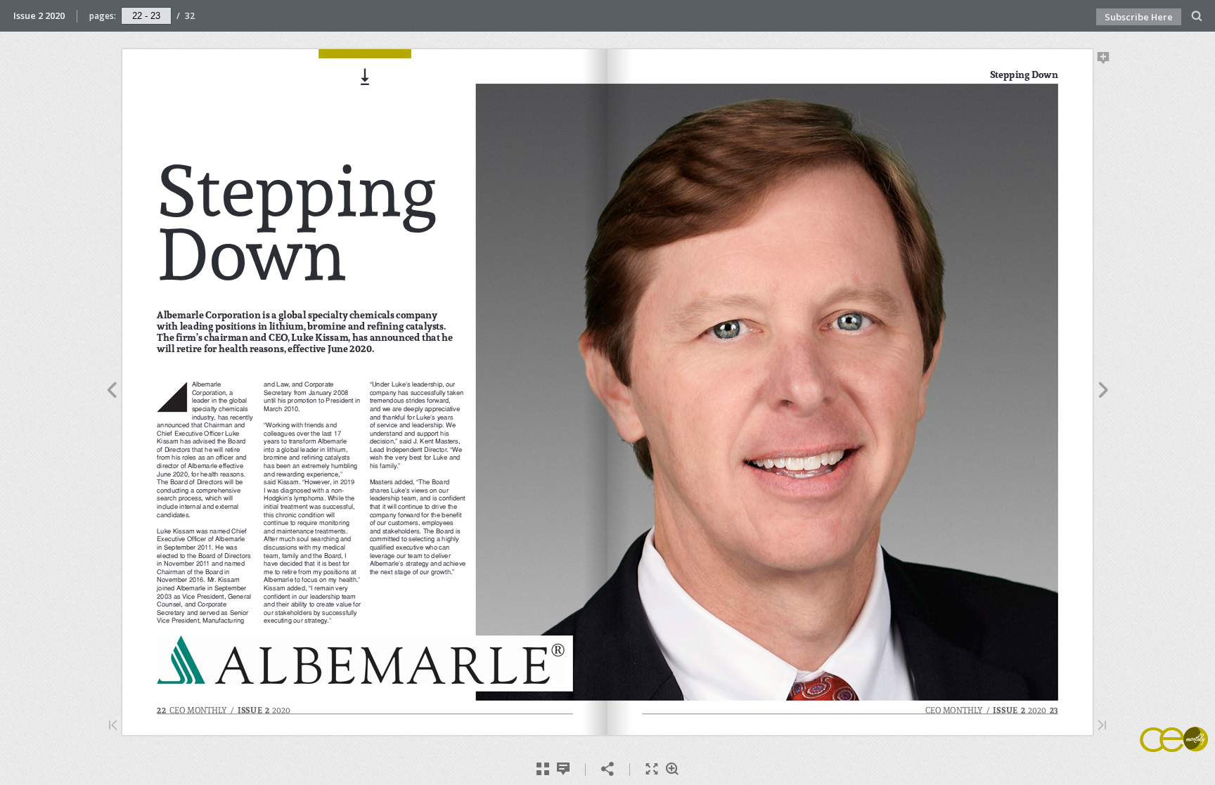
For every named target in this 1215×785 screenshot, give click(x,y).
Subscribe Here (1139, 17)
